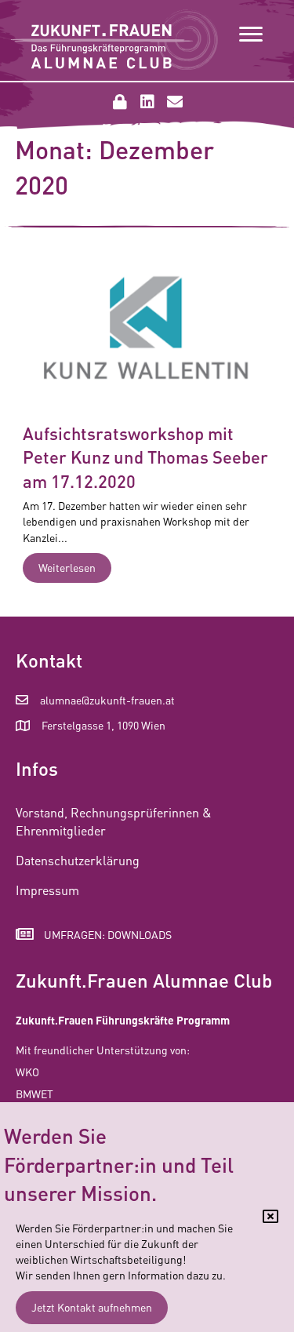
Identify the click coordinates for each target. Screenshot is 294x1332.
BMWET (34, 1093)
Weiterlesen (74, 567)
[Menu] (251, 34)
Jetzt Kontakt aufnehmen (91, 1307)
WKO (27, 1072)
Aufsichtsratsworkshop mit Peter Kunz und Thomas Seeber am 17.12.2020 (145, 457)
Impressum (47, 890)
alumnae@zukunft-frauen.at (107, 700)
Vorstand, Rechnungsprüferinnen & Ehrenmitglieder (114, 821)
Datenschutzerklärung (78, 860)
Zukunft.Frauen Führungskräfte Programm (123, 1020)
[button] (120, 102)
